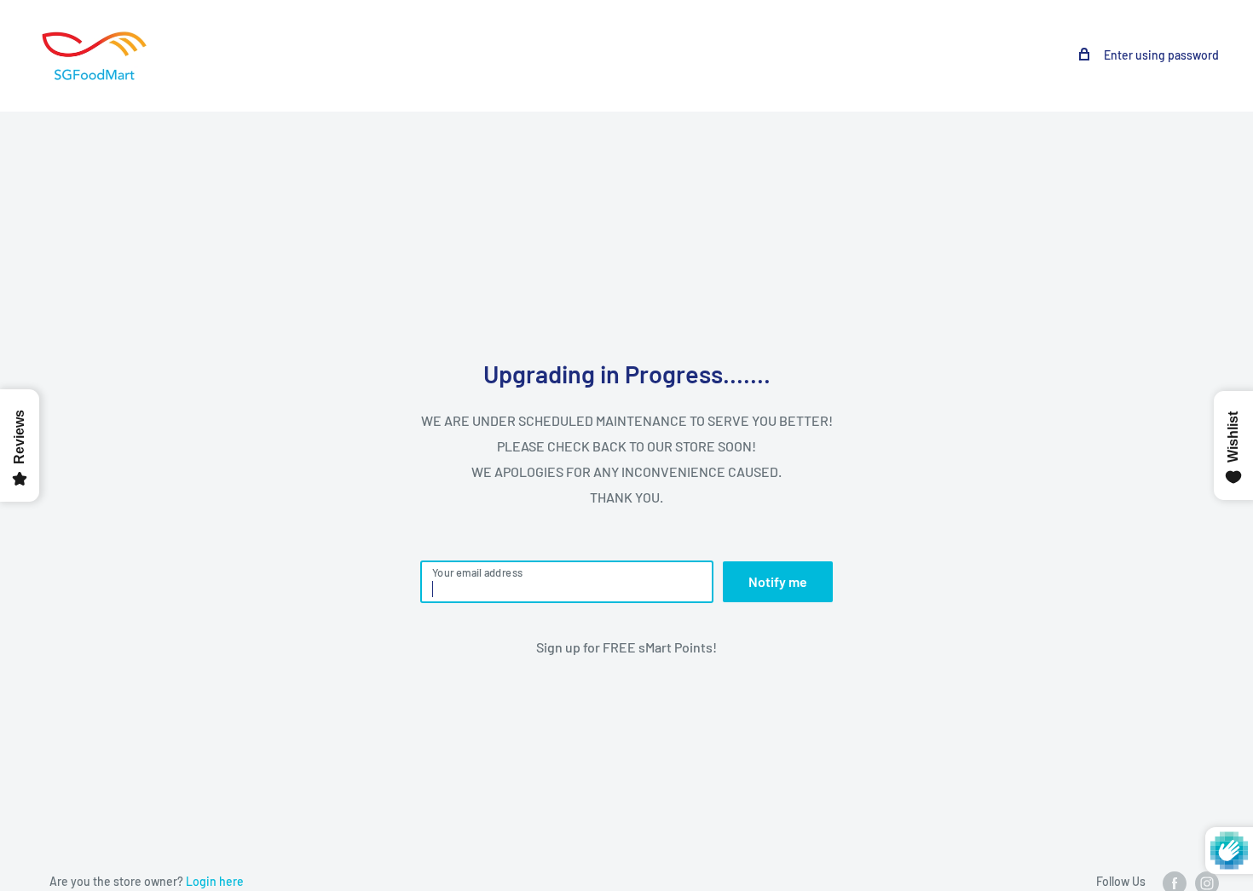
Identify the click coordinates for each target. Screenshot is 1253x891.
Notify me (777, 581)
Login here (215, 881)
